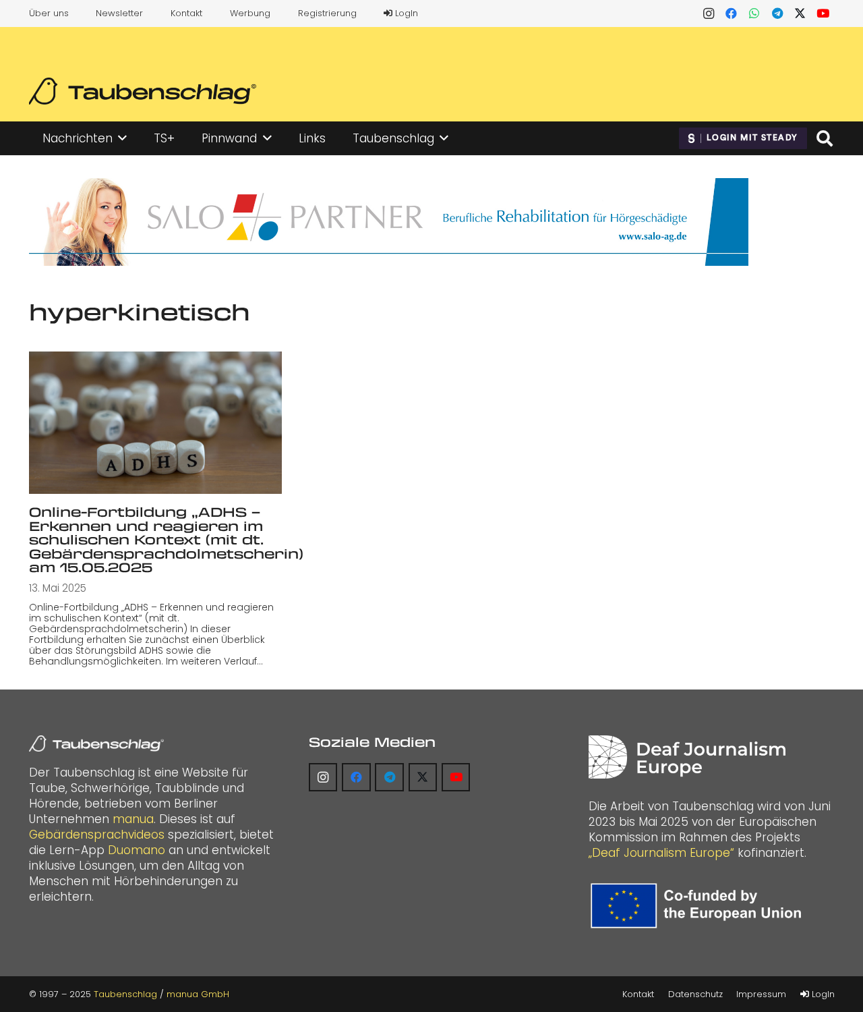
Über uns (49, 13)
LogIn (405, 13)
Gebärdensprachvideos (97, 834)
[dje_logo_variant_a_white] (687, 757)
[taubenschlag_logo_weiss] (96, 743)
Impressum (761, 994)
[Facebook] (731, 13)
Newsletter (119, 13)
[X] (800, 13)
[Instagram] (708, 13)
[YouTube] (823, 13)
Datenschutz (695, 994)
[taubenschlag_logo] (142, 91)
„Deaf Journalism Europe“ (661, 853)
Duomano (136, 850)
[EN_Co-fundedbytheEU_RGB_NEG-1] (699, 905)
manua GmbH (198, 994)
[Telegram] (777, 13)
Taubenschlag (125, 994)
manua (133, 819)
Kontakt (186, 13)
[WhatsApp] (754, 13)
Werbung (250, 13)
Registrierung (327, 13)
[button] (122, 138)
